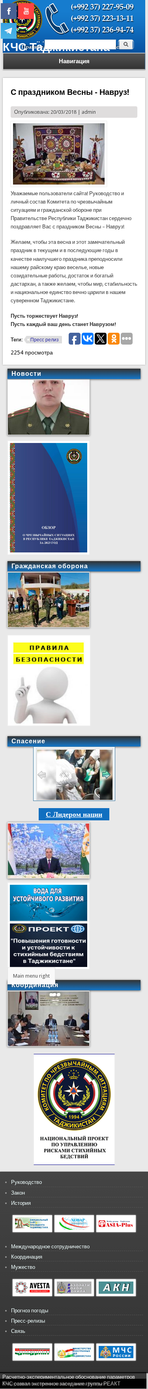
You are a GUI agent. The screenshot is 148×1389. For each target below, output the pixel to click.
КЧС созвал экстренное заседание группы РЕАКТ (61, 1384)
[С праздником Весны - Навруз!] (59, 185)
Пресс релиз (44, 340)
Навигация (74, 61)
